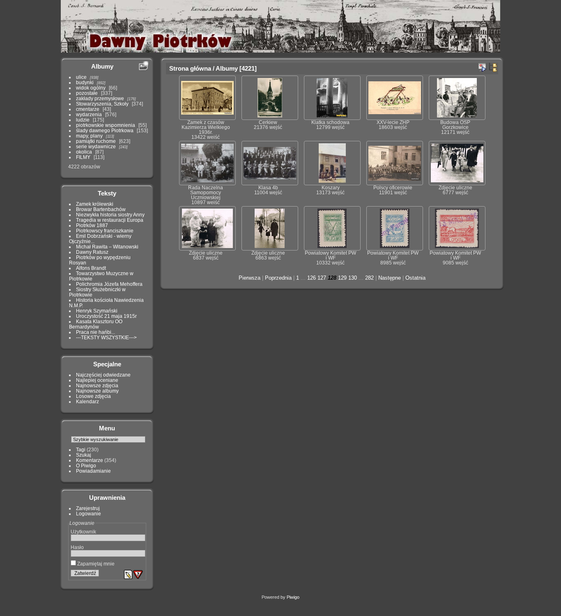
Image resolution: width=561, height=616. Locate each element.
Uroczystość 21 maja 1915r (106, 316)
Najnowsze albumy (97, 390)
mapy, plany (89, 135)
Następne (389, 278)
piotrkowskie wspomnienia (105, 125)
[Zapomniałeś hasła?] (138, 574)
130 (352, 278)
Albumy (102, 66)
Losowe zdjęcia (93, 396)
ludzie (83, 119)
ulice (81, 77)
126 (311, 278)
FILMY (83, 157)
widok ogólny (91, 87)
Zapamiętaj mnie (95, 563)
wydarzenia (89, 114)
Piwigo (293, 597)
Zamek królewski (94, 204)
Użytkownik (83, 531)
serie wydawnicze (96, 146)
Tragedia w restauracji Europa (109, 220)
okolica (84, 151)
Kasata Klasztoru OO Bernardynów (95, 324)
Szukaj (83, 454)
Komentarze (89, 460)
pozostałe (87, 93)
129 (342, 278)
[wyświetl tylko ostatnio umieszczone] (143, 66)
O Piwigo (86, 465)
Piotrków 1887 (92, 225)
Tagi (80, 449)
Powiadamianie (93, 470)
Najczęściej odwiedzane (103, 374)
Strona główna (190, 68)
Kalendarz (87, 401)
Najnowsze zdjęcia (97, 385)
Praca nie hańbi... (95, 332)
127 (321, 278)
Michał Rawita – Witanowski (107, 246)
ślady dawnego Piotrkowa (104, 130)
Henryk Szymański (96, 310)
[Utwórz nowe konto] (128, 574)
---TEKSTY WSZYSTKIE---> (106, 337)
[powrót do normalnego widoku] (492, 67)
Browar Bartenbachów (101, 209)
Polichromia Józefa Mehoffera (109, 284)
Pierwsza (249, 278)
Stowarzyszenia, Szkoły (102, 103)
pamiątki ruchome (96, 141)
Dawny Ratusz (92, 252)
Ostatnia (415, 278)
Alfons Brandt (91, 268)
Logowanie (88, 513)
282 (369, 278)
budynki (85, 82)
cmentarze (87, 109)
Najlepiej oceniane (97, 380)
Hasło (77, 547)
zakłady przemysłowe (100, 98)
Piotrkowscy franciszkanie (104, 230)
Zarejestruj (88, 508)
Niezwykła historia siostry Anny (110, 214)
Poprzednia (278, 278)
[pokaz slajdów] (482, 67)
